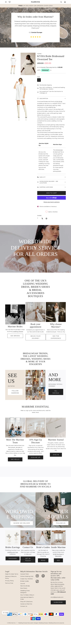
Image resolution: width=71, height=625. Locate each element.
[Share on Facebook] (38, 219)
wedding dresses (18, 331)
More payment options (51, 202)
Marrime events (59, 584)
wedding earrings (12, 552)
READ (43, 560)
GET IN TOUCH (28, 559)
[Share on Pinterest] (46, 219)
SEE (58, 560)
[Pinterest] (43, 576)
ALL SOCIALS (56, 392)
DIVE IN (56, 454)
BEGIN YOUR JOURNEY (36, 337)
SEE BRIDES (15, 336)
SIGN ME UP (35, 457)
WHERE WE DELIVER (21, 523)
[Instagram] (37, 576)
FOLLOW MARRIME (15, 392)
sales (56, 586)
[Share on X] (42, 219)
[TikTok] (37, 581)
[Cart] (65, 2)
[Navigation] (6, 2)
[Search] (61, 2)
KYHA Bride (58, 101)
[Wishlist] (10, 2)
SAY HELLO (15, 459)
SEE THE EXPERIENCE (56, 337)
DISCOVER (13, 558)
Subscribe (58, 602)
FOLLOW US (60, 523)
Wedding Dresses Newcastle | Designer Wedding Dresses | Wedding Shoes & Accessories (41, 623)
